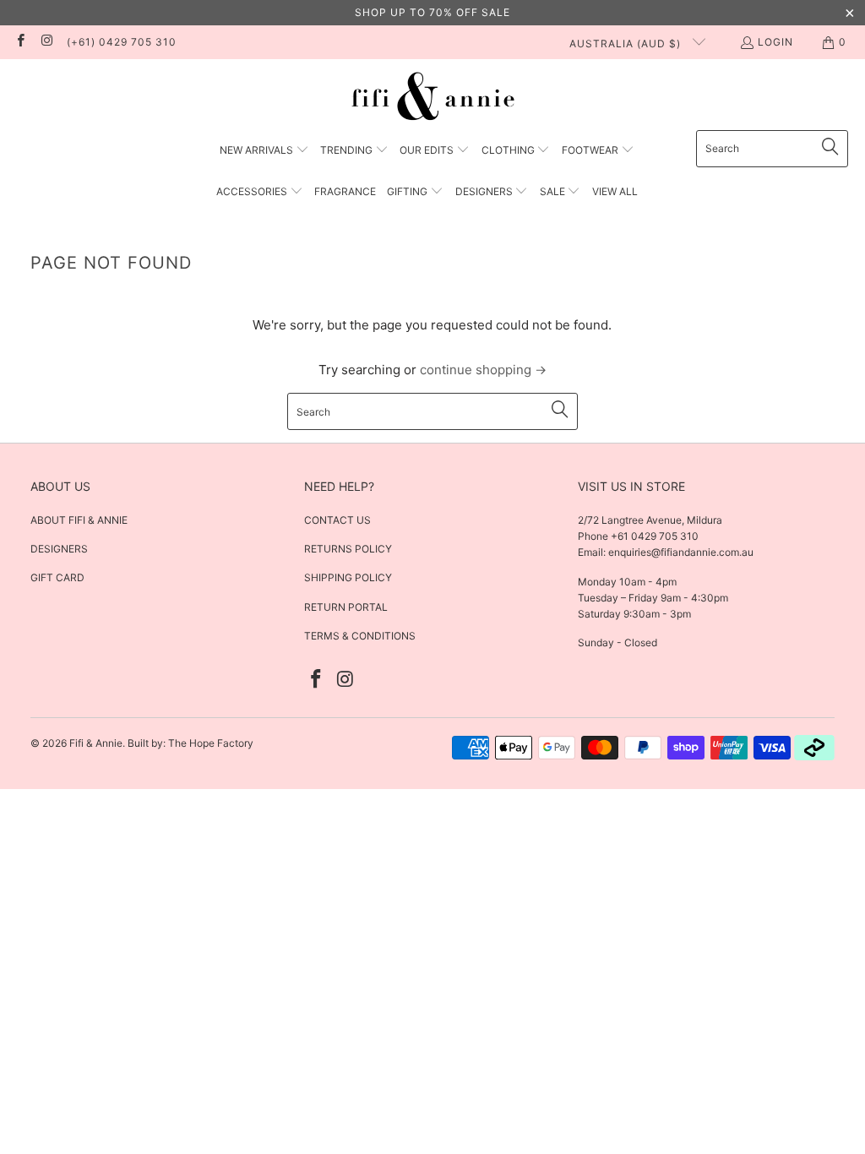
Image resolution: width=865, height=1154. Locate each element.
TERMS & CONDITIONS (360, 635)
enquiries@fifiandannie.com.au (680, 552)
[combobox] (772, 148)
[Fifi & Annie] (433, 99)
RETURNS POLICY (348, 548)
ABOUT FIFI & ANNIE (79, 520)
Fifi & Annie (95, 743)
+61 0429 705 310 (653, 536)
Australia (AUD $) (626, 43)
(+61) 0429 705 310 (122, 41)
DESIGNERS (59, 548)
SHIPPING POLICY (348, 577)
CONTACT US (337, 520)
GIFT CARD (57, 577)
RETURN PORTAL (346, 607)
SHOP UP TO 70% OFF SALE (432, 12)
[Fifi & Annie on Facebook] (20, 41)
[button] (264, 150)
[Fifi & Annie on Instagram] (46, 41)
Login (775, 41)
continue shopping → (483, 370)
